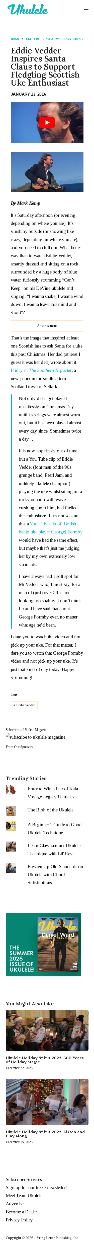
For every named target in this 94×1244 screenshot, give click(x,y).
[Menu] (86, 9)
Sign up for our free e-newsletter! (36, 1187)
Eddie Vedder (24, 705)
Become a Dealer (21, 1211)
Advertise (15, 1203)
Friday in (41, 370)
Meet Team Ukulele (24, 1195)
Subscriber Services (24, 1179)
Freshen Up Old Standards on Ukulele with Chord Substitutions (55, 874)
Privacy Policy (19, 1219)
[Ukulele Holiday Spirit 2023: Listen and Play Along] (47, 1102)
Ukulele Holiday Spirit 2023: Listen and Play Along (45, 1133)
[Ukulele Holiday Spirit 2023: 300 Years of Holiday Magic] (47, 1030)
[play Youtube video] (47, 122)
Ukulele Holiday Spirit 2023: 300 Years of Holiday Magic (45, 1059)
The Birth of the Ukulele (50, 809)
